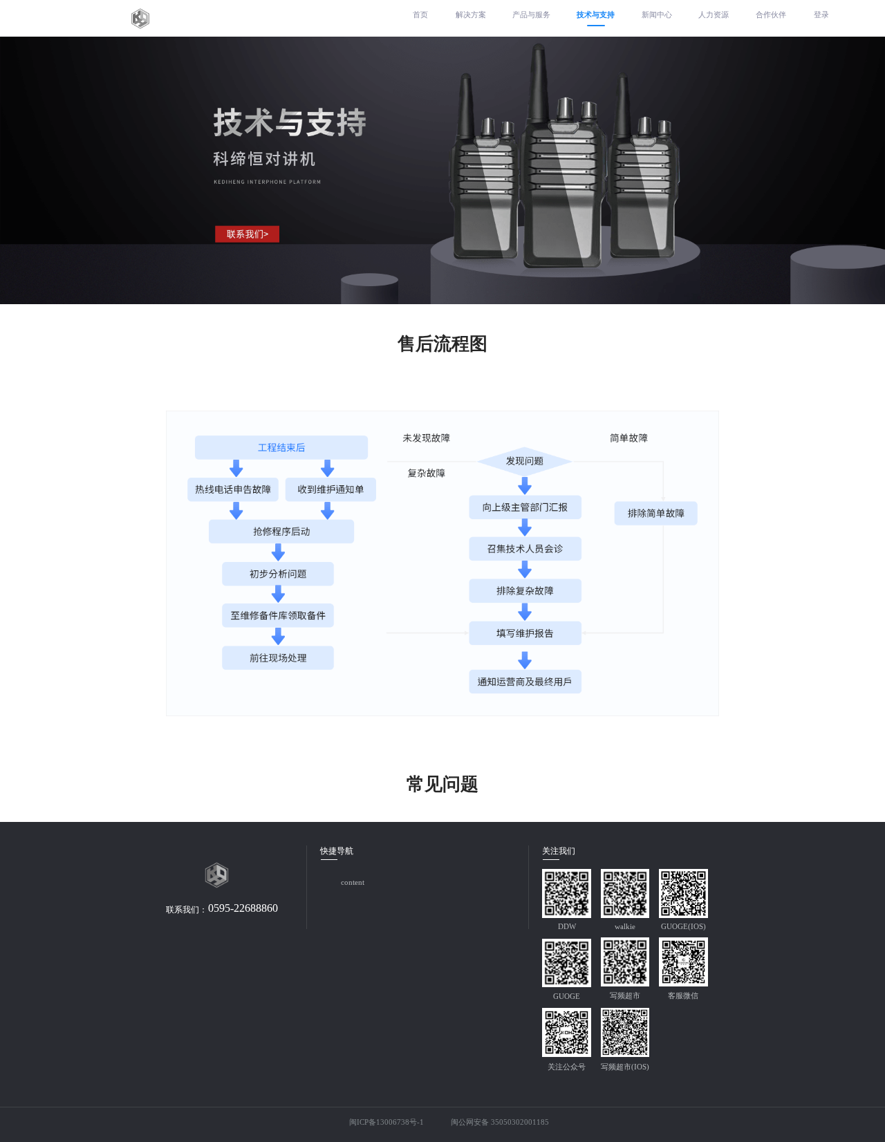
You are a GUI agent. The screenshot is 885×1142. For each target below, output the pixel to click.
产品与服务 (531, 15)
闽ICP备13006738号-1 (385, 1123)
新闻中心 (657, 15)
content (352, 882)
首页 (420, 15)
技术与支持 (596, 15)
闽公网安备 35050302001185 (500, 1123)
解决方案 (471, 15)
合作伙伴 (771, 15)
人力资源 (713, 15)
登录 (821, 15)
